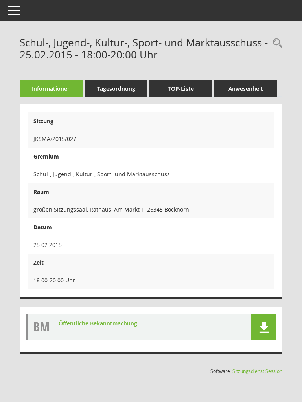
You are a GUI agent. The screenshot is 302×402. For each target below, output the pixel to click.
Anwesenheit (245, 88)
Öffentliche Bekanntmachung (98, 323)
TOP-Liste (181, 88)
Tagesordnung (116, 88)
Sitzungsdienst (257, 371)
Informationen (51, 88)
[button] (263, 327)
